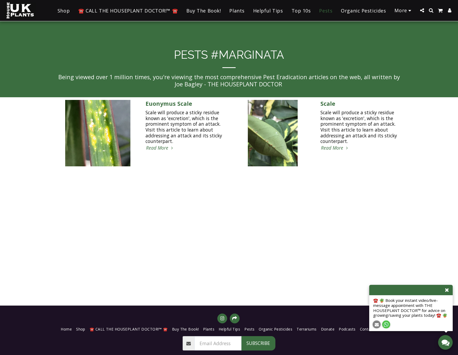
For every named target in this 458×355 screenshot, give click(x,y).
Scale (327, 103)
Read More (158, 148)
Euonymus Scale (169, 103)
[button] (422, 10)
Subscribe (258, 343)
